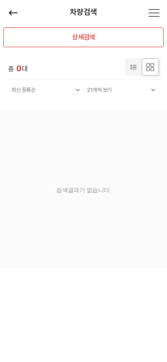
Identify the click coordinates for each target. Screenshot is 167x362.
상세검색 (83, 37)
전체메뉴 (154, 13)
